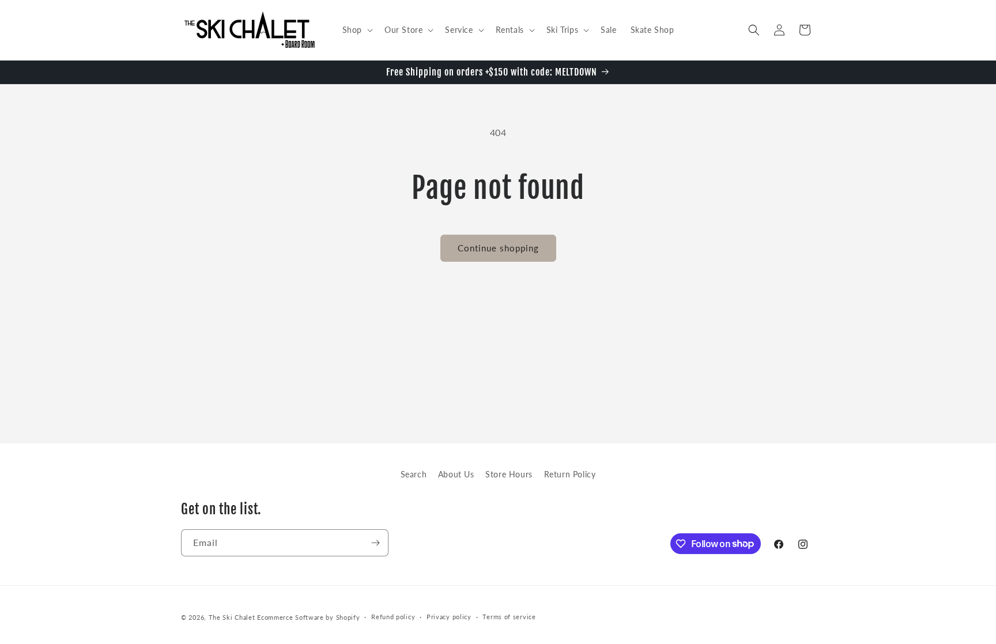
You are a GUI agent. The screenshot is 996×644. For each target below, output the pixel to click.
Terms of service (508, 616)
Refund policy (393, 616)
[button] (356, 30)
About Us (456, 474)
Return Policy (570, 474)
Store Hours (509, 474)
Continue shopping (498, 248)
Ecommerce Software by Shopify (308, 617)
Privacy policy (449, 616)
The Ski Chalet (232, 617)
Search (414, 474)
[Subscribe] (375, 542)
